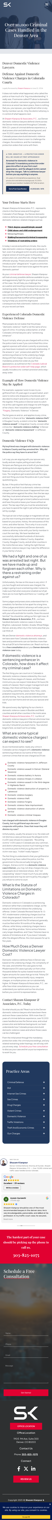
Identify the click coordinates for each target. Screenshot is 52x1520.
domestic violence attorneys (29, 635)
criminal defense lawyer (20, 274)
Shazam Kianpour (24, 88)
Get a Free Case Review (18, 189)
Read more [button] (8, 1219)
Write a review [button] (12, 1188)
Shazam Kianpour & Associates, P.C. (21, 118)
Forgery (6, 410)
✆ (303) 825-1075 (37, 189)
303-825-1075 (26, 1255)
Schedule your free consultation (33, 1046)
